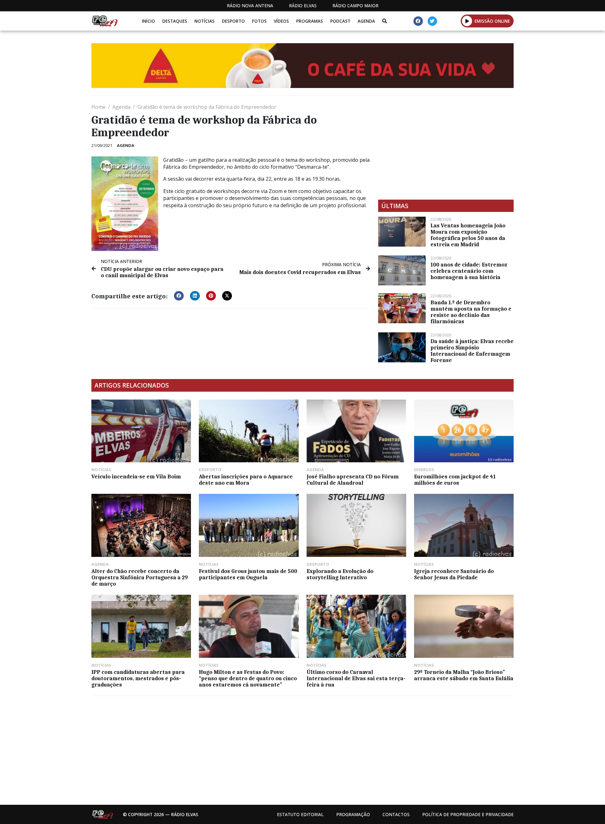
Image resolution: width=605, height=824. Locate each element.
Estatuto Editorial (300, 814)
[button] (467, 21)
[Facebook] (418, 21)
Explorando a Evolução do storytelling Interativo (340, 574)
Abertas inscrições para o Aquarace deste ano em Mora (246, 479)
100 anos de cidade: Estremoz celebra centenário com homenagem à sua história (468, 270)
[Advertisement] (446, 147)
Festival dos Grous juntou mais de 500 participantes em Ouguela (248, 574)
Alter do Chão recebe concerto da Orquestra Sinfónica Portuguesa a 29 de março (139, 577)
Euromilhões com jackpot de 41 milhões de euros (455, 479)
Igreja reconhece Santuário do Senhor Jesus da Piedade (454, 574)
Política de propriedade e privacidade (468, 814)
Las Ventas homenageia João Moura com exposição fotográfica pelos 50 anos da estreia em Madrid (467, 235)
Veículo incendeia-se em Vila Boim (136, 476)
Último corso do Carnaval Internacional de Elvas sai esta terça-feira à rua (356, 678)
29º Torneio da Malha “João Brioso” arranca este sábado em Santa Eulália (463, 675)
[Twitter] (432, 21)
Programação (353, 814)
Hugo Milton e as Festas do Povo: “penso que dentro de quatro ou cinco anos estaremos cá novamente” (248, 678)
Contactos (396, 814)
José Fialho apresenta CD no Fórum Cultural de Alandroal (353, 479)
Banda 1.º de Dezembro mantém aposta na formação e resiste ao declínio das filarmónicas (470, 311)
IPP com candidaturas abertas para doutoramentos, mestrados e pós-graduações (138, 678)
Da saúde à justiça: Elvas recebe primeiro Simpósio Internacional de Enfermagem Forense (472, 350)
